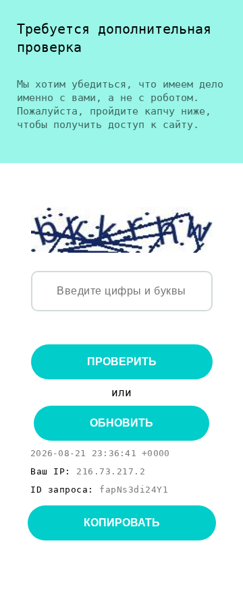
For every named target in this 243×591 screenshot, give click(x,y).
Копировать (122, 522)
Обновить (121, 423)
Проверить (122, 361)
